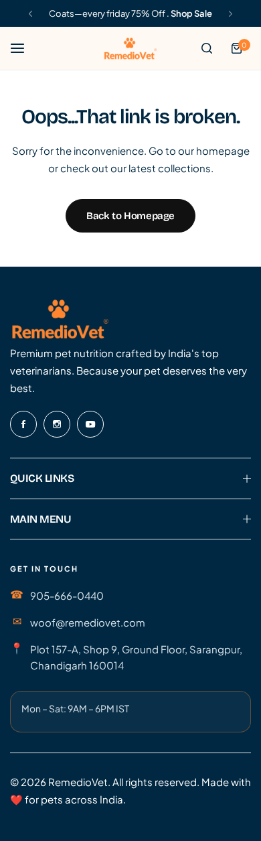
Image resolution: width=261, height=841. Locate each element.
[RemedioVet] (130, 48)
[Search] (207, 48)
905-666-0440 (67, 595)
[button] (30, 13)
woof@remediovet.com (87, 622)
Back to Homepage (130, 216)
